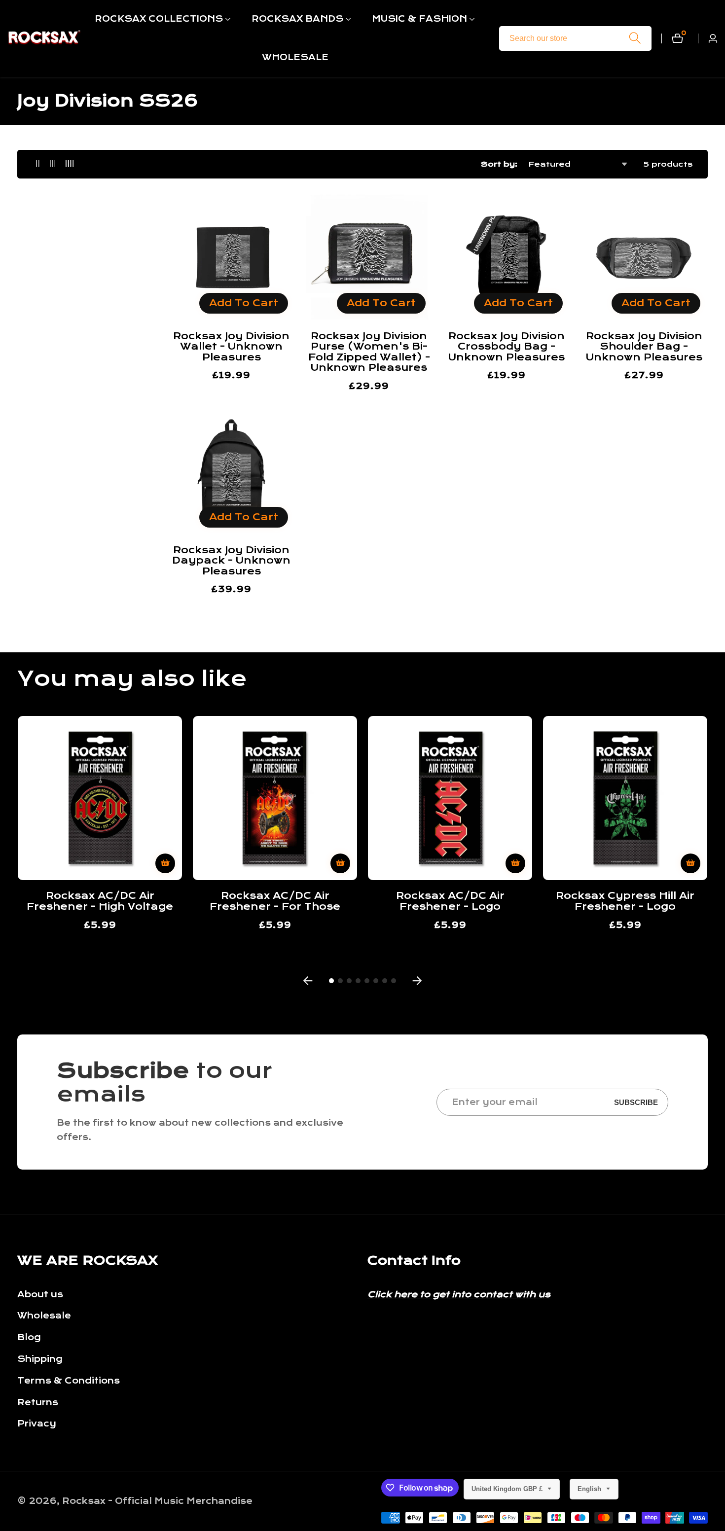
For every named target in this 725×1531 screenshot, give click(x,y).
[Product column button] (37, 164)
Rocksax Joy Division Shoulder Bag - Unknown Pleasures (644, 347)
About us (40, 1294)
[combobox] (575, 38)
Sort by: (499, 164)
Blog (29, 1337)
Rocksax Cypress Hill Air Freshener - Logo (625, 901)
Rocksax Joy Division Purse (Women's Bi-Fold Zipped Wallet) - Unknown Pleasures (369, 352)
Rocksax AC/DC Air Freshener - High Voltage (100, 901)
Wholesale (44, 1316)
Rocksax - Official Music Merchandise (157, 1501)
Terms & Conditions (68, 1381)
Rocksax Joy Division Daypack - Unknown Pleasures (231, 561)
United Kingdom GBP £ (507, 1489)
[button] (159, 19)
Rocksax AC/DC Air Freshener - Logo (450, 901)
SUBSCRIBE (636, 1102)
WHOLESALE (295, 57)
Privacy (36, 1424)
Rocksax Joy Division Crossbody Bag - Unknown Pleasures (506, 347)
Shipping (40, 1359)
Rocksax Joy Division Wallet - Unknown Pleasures (231, 347)
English (590, 1489)
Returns (37, 1402)
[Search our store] (635, 38)
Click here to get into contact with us (458, 1294)
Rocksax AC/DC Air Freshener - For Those (275, 901)
